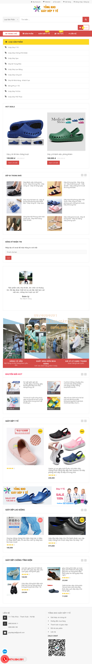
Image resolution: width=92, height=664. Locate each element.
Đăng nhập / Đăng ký (82, 2)
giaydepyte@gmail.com (16, 632)
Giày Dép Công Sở (15, 75)
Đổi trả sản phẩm (57, 628)
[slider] (11, 468)
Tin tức (60, 33)
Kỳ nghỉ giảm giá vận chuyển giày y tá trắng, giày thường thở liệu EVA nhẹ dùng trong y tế (33, 384)
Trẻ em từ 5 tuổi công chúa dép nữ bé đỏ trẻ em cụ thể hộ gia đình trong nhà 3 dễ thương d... (33, 400)
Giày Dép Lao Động (15, 69)
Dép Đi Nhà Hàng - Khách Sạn (19, 80)
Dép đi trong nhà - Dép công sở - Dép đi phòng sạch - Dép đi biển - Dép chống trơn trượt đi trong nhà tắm (74, 184)
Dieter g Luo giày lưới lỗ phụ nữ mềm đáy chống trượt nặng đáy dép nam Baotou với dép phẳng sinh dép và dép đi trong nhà (66, 470)
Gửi (8, 258)
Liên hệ (73, 34)
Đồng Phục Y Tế (14, 86)
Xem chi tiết (12, 163)
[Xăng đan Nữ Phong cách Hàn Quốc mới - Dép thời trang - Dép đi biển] (14, 223)
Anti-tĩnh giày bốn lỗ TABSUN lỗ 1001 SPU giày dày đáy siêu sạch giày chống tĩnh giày (32, 570)
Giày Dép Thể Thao (15, 97)
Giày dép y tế (44, 33)
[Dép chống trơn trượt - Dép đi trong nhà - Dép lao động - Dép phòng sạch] (54, 223)
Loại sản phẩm (9, 19)
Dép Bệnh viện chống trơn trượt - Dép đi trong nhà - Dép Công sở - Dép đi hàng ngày (33, 184)
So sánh (57, 2)
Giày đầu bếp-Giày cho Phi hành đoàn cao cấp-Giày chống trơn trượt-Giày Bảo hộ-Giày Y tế (66, 539)
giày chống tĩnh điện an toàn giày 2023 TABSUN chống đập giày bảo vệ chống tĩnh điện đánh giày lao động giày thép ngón (72, 571)
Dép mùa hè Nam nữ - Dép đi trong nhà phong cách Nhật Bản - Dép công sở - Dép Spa (33, 201)
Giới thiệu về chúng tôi (58, 617)
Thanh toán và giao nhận (59, 624)
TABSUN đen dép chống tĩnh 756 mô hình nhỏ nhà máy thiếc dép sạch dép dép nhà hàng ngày (72, 588)
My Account (36, 2)
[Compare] (30, 519)
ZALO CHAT (53, 636)
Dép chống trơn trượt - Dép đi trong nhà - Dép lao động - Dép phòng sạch (74, 218)
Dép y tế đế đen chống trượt (18, 154)
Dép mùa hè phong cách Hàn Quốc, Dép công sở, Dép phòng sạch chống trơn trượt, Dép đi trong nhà (74, 202)
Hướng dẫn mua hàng (58, 621)
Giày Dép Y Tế (13, 47)
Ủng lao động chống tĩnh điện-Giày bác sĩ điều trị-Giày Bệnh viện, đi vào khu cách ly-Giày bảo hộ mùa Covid (25, 540)
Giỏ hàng (68, 2)
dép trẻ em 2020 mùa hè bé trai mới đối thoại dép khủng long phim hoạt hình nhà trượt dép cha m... (73, 400)
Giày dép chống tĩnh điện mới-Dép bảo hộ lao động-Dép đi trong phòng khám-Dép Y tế (32, 585)
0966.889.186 (13, 627)
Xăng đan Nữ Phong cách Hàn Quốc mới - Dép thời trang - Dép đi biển (34, 218)
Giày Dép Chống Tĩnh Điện (18, 53)
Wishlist (47, 2)
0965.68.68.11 (13, 623)
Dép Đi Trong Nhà (14, 64)
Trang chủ (12, 34)
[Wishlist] (26, 519)
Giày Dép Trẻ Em (14, 91)
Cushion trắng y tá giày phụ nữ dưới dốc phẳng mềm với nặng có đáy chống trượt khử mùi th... (73, 384)
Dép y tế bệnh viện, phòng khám (59, 154)
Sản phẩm (28, 34)
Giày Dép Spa (13, 58)
